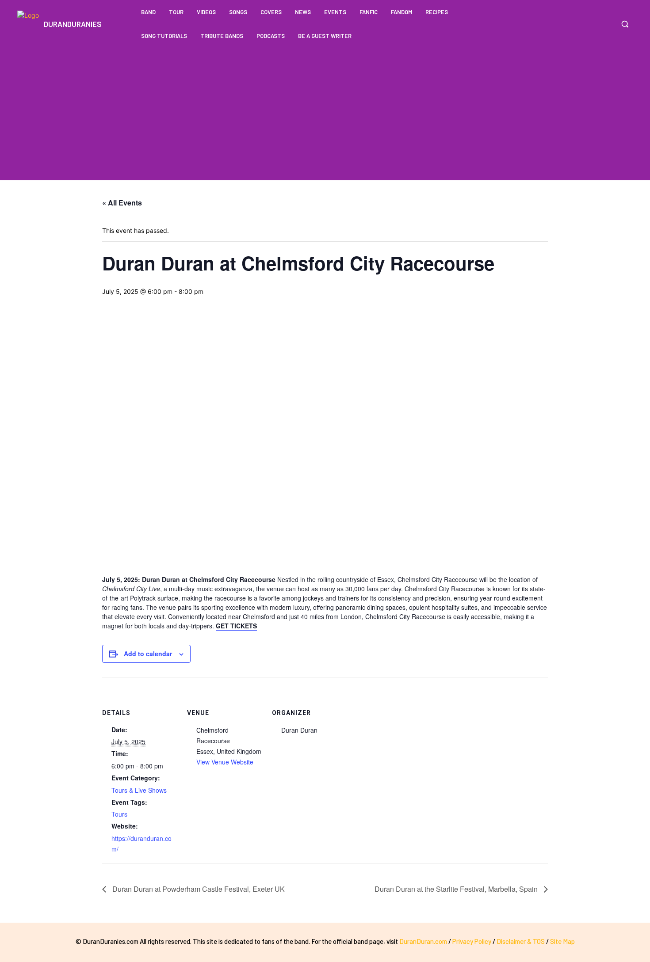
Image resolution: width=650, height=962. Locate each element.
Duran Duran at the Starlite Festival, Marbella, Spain (457, 889)
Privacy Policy (471, 941)
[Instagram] (605, 24)
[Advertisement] (325, 114)
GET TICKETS (236, 625)
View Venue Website (224, 761)
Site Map (562, 941)
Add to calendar (148, 653)
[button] (625, 24)
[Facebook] (588, 24)
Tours (119, 814)
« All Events (122, 203)
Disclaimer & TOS (521, 941)
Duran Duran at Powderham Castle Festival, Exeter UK (198, 889)
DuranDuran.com (423, 941)
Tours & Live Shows (139, 790)
